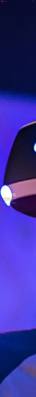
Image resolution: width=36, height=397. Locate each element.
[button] (34, 251)
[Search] (34, 1)
